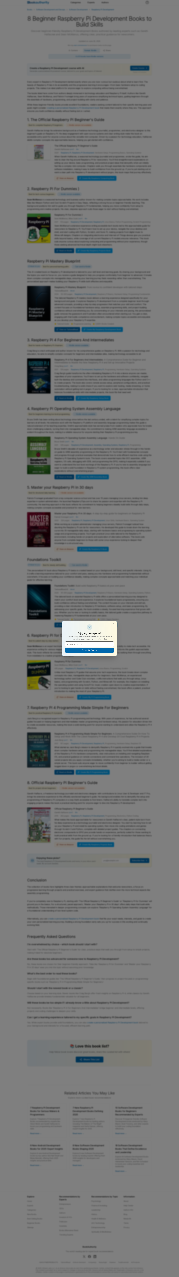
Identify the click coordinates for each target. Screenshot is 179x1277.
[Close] (114, 623)
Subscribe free (88, 650)
